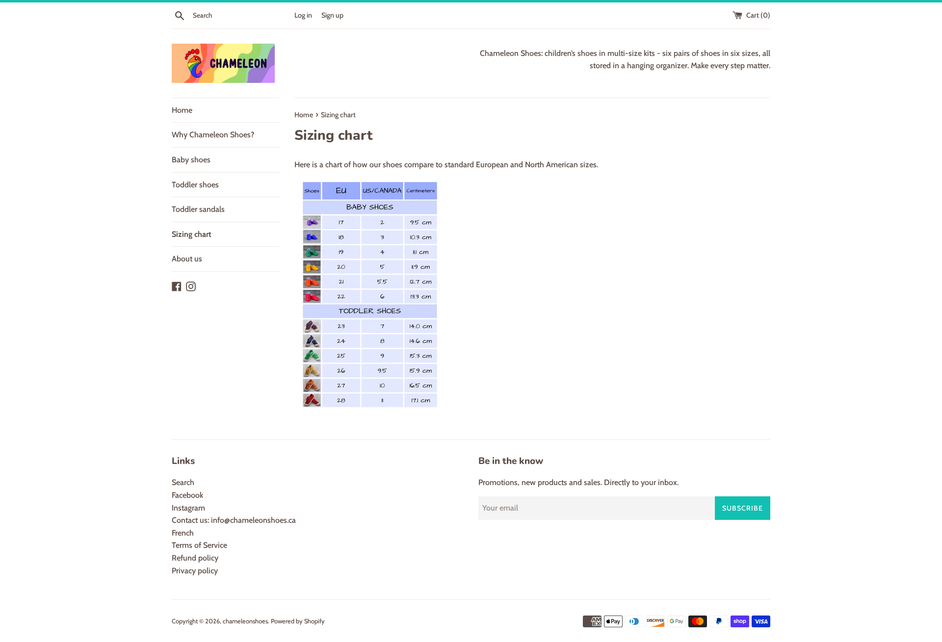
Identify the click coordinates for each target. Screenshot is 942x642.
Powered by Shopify (298, 621)
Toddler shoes (195, 184)
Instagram (188, 508)
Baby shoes (191, 159)
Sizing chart (191, 234)
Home (182, 110)
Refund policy (195, 558)
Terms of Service (199, 545)
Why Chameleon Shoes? (213, 134)
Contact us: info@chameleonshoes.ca (234, 520)
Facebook (187, 495)
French (183, 533)
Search (183, 482)
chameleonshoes (245, 621)
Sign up (332, 15)
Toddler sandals (198, 209)
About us (187, 258)
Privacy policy (195, 570)
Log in (303, 15)
